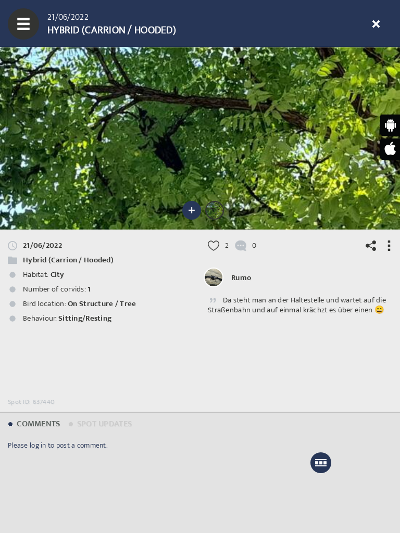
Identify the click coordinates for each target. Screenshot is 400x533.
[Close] (376, 24)
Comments (37, 424)
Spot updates (103, 424)
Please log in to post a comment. (57, 445)
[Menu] (23, 24)
